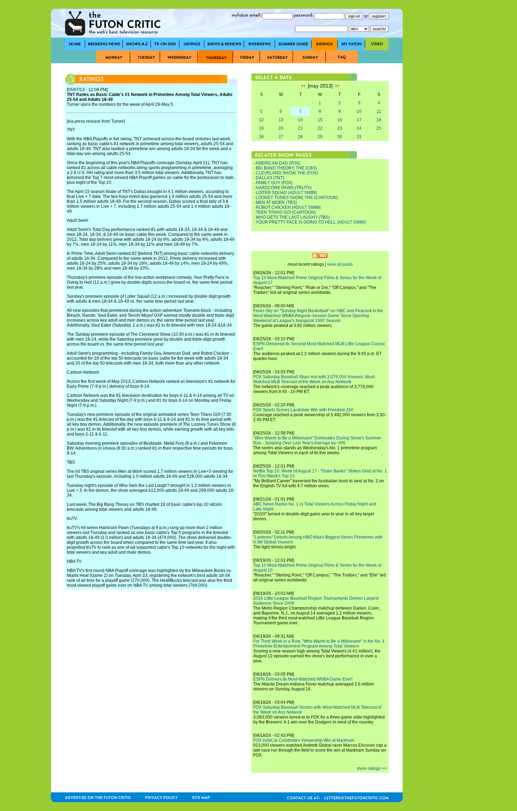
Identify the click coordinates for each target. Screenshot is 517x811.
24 (359, 128)
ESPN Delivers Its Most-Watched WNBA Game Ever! (302, 679)
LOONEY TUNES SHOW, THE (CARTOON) (297, 197)
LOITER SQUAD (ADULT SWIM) (286, 192)
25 (378, 128)
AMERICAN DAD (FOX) (277, 163)
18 (378, 119)
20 (281, 128)
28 (300, 136)
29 (320, 136)
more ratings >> (372, 768)
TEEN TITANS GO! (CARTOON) (286, 212)
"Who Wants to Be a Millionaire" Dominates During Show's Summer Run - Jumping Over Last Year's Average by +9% (317, 440)
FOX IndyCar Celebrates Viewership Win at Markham (304, 740)
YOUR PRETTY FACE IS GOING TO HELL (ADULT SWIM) (311, 222)
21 (300, 128)
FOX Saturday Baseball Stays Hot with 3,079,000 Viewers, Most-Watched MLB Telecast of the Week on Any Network (314, 379)
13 (281, 119)
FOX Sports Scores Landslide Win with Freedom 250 (303, 409)
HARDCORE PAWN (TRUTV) (284, 187)
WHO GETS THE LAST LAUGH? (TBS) (293, 217)
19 (261, 128)
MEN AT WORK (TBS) (276, 202)
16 (339, 119)
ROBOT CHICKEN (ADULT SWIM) (288, 207)
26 (261, 136)
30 (339, 136)
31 (359, 136)
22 (320, 128)
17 (359, 119)
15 (320, 119)
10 (359, 111)
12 (261, 119)
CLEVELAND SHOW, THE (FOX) (287, 172)
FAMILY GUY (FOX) (274, 182)
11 (379, 111)
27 (281, 136)
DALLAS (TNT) (270, 177)
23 (339, 128)
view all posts (340, 264)
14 (300, 119)
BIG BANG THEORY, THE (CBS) (286, 168)
